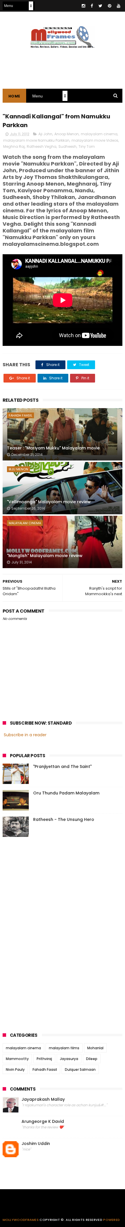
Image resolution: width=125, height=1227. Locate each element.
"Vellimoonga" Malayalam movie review (49, 502)
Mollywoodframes (21, 1219)
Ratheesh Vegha (41, 146)
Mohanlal (95, 1047)
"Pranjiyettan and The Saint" (62, 766)
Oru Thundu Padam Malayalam (66, 793)
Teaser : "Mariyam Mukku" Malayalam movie (53, 448)
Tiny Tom (86, 146)
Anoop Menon (66, 133)
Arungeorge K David (43, 1121)
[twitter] (100, 6)
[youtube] (118, 6)
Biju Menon (18, 469)
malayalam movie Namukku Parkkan (36, 140)
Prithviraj (44, 1058)
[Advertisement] (46, 933)
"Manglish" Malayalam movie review (45, 556)
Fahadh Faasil (20, 415)
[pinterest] (109, 6)
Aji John (45, 133)
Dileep (91, 1058)
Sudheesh (67, 146)
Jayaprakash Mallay (43, 1099)
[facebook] (92, 6)
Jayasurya (69, 1058)
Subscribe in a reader (25, 735)
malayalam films (64, 1047)
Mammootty (17, 1058)
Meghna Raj (14, 146)
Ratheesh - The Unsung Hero (63, 819)
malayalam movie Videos (95, 140)
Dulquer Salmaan (80, 1069)
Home (14, 96)
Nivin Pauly (15, 1069)
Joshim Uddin (36, 1143)
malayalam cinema (99, 133)
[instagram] (83, 6)
